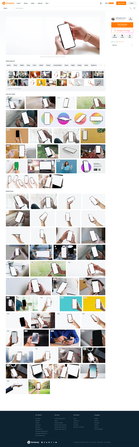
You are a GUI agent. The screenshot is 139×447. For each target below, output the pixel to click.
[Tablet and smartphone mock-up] (40, 371)
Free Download (122, 24)
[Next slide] (103, 65)
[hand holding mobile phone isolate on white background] (68, 320)
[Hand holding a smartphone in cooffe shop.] (27, 303)
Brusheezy (37, 418)
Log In (131, 3)
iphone (9, 65)
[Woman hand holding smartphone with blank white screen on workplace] (17, 252)
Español (96, 420)
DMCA (56, 420)
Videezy (37, 422)
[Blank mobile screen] (15, 102)
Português (96, 422)
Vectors (18, 3)
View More (99, 82)
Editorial (40, 3)
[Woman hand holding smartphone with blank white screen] (68, 235)
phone (15, 65)
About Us (76, 422)
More (47, 3)
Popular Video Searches (60, 429)
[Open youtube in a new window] (56, 442)
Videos (32, 3)
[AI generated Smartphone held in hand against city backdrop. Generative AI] (19, 355)
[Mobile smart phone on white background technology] (66, 102)
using (28, 65)
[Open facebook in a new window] (42, 442)
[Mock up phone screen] (92, 286)
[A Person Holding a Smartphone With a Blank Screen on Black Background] (10, 303)
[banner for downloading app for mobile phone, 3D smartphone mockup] (91, 166)
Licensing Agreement (60, 418)
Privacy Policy (100, 442)
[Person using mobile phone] (47, 151)
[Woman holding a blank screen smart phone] (40, 135)
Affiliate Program (59, 422)
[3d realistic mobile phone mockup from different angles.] (72, 118)
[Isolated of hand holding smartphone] (18, 320)
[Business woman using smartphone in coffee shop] (69, 355)
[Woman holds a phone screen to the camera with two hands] (17, 135)
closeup (48, 65)
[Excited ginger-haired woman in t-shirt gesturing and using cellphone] (66, 166)
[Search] (130, 8)
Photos (26, 3)
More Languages (98, 429)
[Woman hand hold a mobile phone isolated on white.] (21, 181)
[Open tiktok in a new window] (51, 442)
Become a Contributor (79, 427)
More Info (115, 45)
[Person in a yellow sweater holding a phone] (21, 151)
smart (34, 65)
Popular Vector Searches (61, 425)
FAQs (75, 418)
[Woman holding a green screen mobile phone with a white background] (16, 166)
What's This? (121, 41)
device (66, 65)
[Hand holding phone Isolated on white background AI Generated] (14, 338)
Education (37, 427)
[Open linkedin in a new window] (46, 442)
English (96, 418)
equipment (94, 65)
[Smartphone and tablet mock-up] (51, 181)
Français (96, 427)
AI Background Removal (41, 433)
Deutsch (96, 425)
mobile (22, 65)
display (79, 65)
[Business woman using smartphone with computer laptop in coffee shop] (16, 371)
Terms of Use (93, 442)
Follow (130, 19)
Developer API (38, 429)
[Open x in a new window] (53, 442)
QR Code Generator (40, 435)
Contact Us (76, 420)
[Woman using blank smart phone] (65, 286)
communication (57, 65)
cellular (41, 65)
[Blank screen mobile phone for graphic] (91, 102)
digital (73, 65)
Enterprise (37, 425)
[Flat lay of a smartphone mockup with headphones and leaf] (93, 135)
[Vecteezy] (8, 3)
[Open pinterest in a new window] (49, 442)
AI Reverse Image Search (41, 431)
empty (86, 65)
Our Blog (76, 425)
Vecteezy (37, 420)
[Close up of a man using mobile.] (64, 338)
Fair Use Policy (107, 442)
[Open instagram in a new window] (44, 442)
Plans (106, 3)
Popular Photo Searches (60, 427)
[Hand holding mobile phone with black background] (36, 338)
